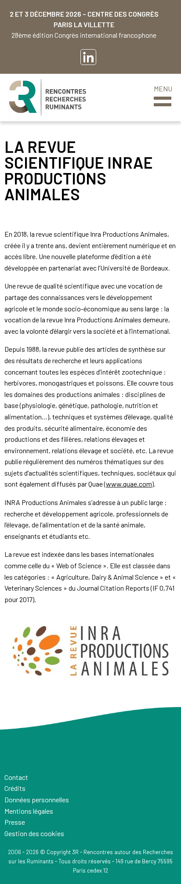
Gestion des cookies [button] (34, 833)
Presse (14, 822)
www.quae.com (129, 484)
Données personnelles (36, 799)
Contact (16, 777)
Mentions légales (28, 811)
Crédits (14, 788)
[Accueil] (47, 97)
